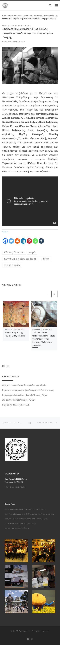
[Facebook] (5, 239)
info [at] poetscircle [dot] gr (15, 487)
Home (4, 15)
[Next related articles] (54, 294)
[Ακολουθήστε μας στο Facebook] (3, 366)
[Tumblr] (41, 239)
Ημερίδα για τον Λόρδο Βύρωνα (15, 405)
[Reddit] (17, 239)
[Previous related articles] (48, 294)
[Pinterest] (29, 239)
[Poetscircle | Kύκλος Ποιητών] (5, 5)
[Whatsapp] (35, 239)
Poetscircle (24, 631)
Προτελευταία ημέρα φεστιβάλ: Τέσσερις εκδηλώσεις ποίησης (28, 390)
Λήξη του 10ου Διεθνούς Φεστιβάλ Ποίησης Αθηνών (24, 385)
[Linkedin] (23, 239)
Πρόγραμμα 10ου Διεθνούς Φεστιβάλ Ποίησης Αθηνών (25, 395)
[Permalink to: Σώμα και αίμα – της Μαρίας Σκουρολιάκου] (16, 314)
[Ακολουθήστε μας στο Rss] (8, 366)
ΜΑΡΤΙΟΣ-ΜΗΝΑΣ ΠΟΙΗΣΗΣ (20, 15)
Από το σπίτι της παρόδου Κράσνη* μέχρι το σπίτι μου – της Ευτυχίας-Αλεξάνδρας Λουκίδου (43, 338)
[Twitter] (11, 239)
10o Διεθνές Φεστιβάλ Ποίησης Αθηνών (18, 400)
